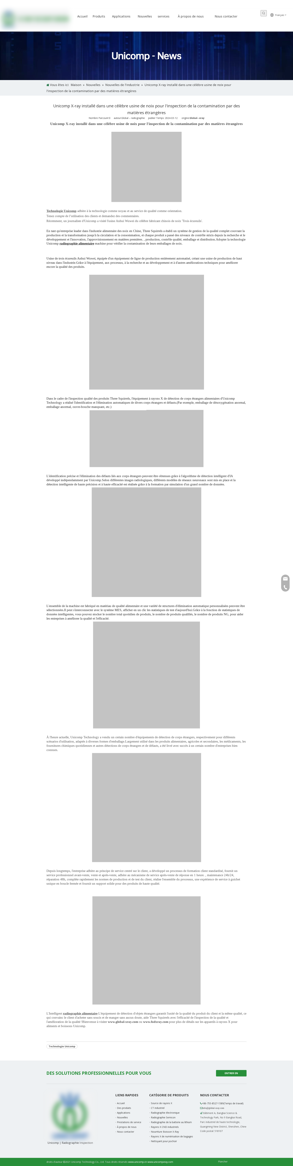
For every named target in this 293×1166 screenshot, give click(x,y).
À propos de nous (126, 1127)
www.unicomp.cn (137, 1161)
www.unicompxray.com (160, 1161)
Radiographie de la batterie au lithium (171, 1122)
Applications (123, 1112)
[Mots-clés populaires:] (264, 13)
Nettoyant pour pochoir (164, 1141)
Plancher (223, 1161)
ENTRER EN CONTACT (231, 1074)
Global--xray (197, 118)
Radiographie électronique (165, 1112)
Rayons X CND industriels (165, 1127)
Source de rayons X (161, 1103)
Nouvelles (122, 1117)
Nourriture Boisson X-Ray (165, 1131)
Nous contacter (125, 1131)
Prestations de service (129, 1122)
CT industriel (157, 1108)
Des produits (124, 1108)
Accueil (121, 1103)
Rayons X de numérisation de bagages (172, 1136)
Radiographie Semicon (163, 1117)
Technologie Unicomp (62, 1046)
